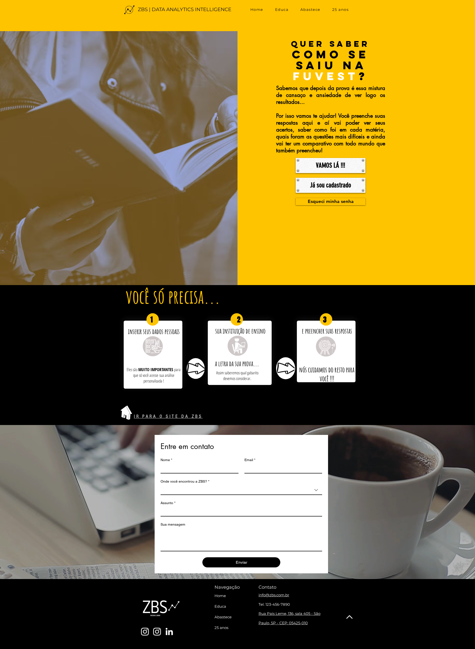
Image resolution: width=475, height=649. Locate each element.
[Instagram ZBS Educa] (145, 631)
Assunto (168, 503)
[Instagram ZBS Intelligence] (157, 631)
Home (220, 595)
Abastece (223, 617)
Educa (220, 606)
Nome (166, 460)
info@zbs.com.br (274, 595)
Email (249, 460)
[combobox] (241, 490)
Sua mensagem (173, 524)
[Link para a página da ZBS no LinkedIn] (169, 631)
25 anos (221, 627)
